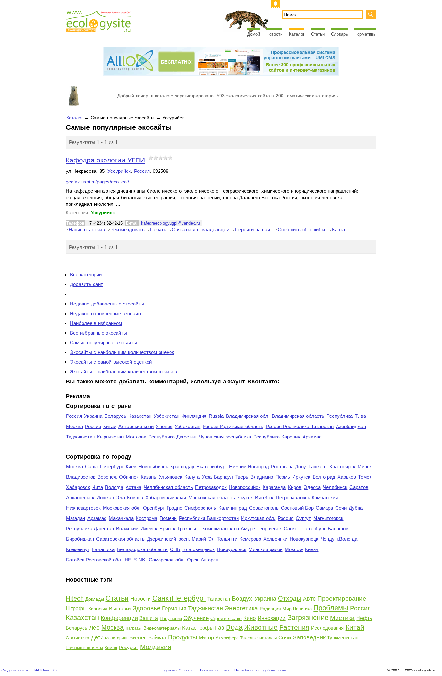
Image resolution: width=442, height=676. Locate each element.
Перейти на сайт (253, 229)
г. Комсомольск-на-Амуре (226, 528)
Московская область (211, 497)
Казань (148, 477)
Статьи (318, 34)
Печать (158, 229)
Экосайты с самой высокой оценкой (111, 362)
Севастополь (264, 508)
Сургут (303, 518)
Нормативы (365, 34)
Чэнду (328, 539)
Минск (365, 466)
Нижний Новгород (249, 466)
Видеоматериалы (162, 628)
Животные (261, 627)
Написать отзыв (87, 229)
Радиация (270, 608)
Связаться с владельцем (200, 229)
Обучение (196, 618)
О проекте (187, 670)
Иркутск (301, 477)
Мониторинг (116, 638)
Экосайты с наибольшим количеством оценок (122, 352)
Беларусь (115, 416)
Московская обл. (122, 508)
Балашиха (103, 549)
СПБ (175, 549)
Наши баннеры (246, 670)
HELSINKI (136, 559)
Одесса (312, 487)
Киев (131, 466)
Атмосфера (227, 638)
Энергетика (241, 608)
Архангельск (80, 497)
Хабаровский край (165, 497)
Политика (302, 608)
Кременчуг (77, 549)
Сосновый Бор (297, 508)
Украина (93, 416)
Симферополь (200, 508)
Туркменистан (342, 637)
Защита (148, 618)
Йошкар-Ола (110, 497)
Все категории (86, 274)
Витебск (264, 497)
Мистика (342, 618)
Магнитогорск (328, 518)
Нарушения (171, 618)
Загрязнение (307, 618)
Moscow (294, 549)
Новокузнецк (304, 539)
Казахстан (139, 416)
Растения (294, 627)
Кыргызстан (110, 436)
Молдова (136, 436)
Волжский (127, 528)
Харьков (346, 477)
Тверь (241, 477)
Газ (219, 628)
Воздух (242, 598)
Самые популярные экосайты (103, 342)
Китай (109, 426)
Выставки (120, 608)
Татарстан (218, 599)
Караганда (274, 487)
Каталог (296, 34)
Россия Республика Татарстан (300, 426)
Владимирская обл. (248, 416)
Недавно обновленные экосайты (107, 313)
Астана (133, 487)
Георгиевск (269, 528)
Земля (111, 647)
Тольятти (227, 539)
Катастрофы (198, 628)
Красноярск (342, 466)
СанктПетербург (179, 598)
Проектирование (341, 598)
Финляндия (194, 416)
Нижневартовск (83, 508)
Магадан (75, 518)
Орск (192, 559)
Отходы (289, 598)
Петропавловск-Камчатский (307, 497)
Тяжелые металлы (258, 638)
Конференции (119, 618)
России (93, 426)
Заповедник (309, 637)
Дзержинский (161, 539)
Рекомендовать (127, 229)
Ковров (135, 497)
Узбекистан (166, 416)
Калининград (232, 508)
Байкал (157, 638)
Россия (142, 171)
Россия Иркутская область (233, 426)
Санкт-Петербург (104, 466)
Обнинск (128, 477)
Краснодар (182, 466)
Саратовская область (120, 539)
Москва (74, 426)
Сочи (341, 508)
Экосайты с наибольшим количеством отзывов (123, 371)
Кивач (311, 549)
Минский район (265, 549)
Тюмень (168, 518)
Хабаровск (78, 487)
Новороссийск (244, 487)
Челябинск (335, 487)
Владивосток (80, 477)
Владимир (261, 477)
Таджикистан (80, 436)
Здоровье (146, 608)
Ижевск (148, 528)
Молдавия (155, 646)
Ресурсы (128, 647)
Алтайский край (136, 426)
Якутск (245, 497)
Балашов (338, 528)
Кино (249, 618)
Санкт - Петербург (304, 528)
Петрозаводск (211, 487)
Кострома (146, 518)
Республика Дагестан (172, 436)
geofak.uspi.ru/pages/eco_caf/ (97, 181)
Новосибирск (153, 466)
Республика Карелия (276, 436)
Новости (274, 34)
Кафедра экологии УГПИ (105, 160)
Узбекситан (187, 426)
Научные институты (84, 648)
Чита (97, 487)
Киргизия (97, 608)
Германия (174, 608)
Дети (97, 637)
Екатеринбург (211, 466)
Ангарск (209, 559)
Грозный (187, 528)
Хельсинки (275, 539)
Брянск (167, 528)
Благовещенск (198, 549)
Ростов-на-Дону (288, 466)
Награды (134, 628)
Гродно (174, 508)
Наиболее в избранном (96, 323)
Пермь (282, 477)
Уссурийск (119, 171)
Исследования (327, 628)
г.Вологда (347, 539)
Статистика (77, 637)
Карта (338, 229)
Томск (364, 477)
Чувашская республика (225, 436)
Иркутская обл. (258, 518)
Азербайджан (351, 426)
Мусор (206, 637)
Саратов (358, 487)
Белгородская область (142, 549)
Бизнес (138, 637)
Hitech (75, 598)
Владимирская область (298, 416)
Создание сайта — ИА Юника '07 (29, 670)
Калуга (192, 477)
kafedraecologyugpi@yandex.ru (170, 223)
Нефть (364, 618)
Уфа (207, 477)
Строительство (226, 618)
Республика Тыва (346, 416)
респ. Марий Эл (196, 539)
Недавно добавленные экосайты (107, 303)
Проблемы (330, 608)
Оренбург (153, 508)
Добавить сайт (86, 284)
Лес (94, 627)
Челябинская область (168, 487)
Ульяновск (170, 477)
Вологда (114, 487)
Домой (253, 34)
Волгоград (324, 477)
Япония (164, 426)
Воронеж (107, 477)
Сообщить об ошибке (302, 229)
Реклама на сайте (215, 670)
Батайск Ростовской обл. (94, 559)
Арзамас (312, 436)
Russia (216, 416)
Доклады (94, 599)
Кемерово (250, 539)
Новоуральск (231, 549)
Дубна (356, 508)
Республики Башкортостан (209, 518)
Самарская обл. (166, 559)
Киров (294, 487)
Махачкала (121, 518)
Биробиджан (80, 539)
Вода (234, 627)
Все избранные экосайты (98, 333)
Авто (309, 598)
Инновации (272, 618)
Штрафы (76, 608)
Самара (324, 508)
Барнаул (223, 477)
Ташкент (317, 466)
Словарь (339, 34)
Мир (287, 608)
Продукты (182, 637)
